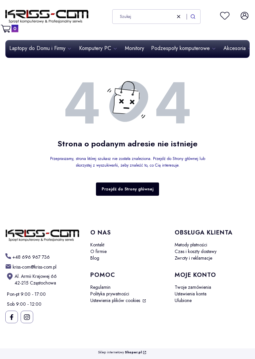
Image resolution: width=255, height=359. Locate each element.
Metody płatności (191, 244)
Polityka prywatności (109, 293)
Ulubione (183, 300)
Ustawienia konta (191, 293)
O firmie (98, 251)
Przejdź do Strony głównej (127, 189)
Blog (94, 258)
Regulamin (100, 287)
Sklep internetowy (120, 352)
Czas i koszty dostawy (195, 251)
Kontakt (97, 244)
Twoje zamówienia (193, 287)
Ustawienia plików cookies (115, 300)
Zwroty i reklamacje (193, 258)
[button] (193, 16)
